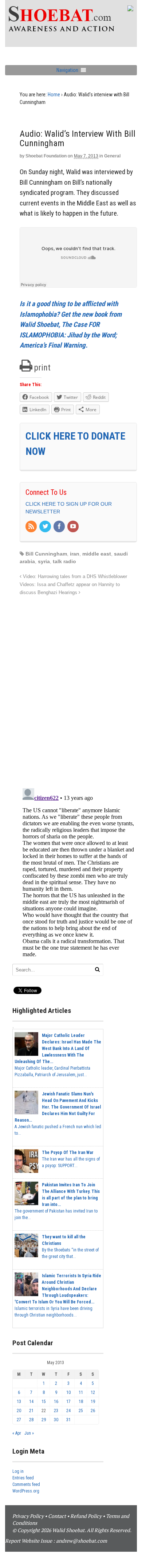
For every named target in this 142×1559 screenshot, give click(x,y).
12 (93, 1392)
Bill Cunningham (46, 554)
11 (81, 1392)
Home (54, 94)
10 (68, 1392)
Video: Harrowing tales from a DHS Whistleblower (74, 576)
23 (56, 1410)
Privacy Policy (28, 1515)
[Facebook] (60, 527)
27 (19, 1419)
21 (31, 1410)
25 (81, 1410)
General (112, 156)
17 (68, 1401)
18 (81, 1401)
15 (44, 1401)
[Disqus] (78, 688)
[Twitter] (45, 527)
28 (31, 1419)
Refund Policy (86, 1515)
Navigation (67, 70)
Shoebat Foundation (46, 156)
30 (56, 1419)
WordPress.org (25, 1491)
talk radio (64, 561)
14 (31, 1401)
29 (44, 1419)
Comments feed (26, 1484)
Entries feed (23, 1477)
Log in (18, 1471)
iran (74, 554)
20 (19, 1410)
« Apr (16, 1433)
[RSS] (31, 527)
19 (93, 1401)
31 (68, 1419)
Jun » (29, 1433)
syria (44, 561)
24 (68, 1410)
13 (19, 1401)
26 (93, 1410)
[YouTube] (73, 527)
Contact (57, 1515)
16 (56, 1401)
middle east (96, 554)
